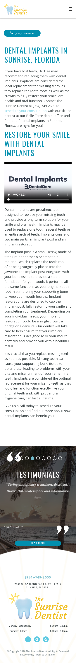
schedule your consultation (25, 111)
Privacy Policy (27, 654)
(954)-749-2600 (24, 33)
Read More (38, 543)
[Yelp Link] (46, 639)
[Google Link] (37, 639)
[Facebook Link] (28, 639)
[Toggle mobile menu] (70, 9)
